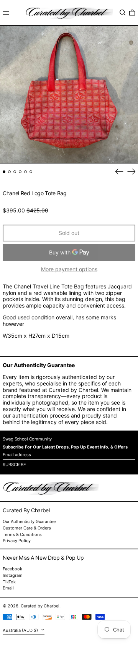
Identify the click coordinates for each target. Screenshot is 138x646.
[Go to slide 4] (20, 171)
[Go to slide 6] (31, 171)
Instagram (13, 575)
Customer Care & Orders (27, 528)
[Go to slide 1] (4, 171)
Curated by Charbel (40, 606)
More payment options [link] (69, 269)
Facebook (12, 569)
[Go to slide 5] (25, 171)
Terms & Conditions (22, 534)
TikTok (9, 582)
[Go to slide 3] (14, 171)
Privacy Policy (17, 540)
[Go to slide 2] (9, 171)
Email (8, 588)
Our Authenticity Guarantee (29, 521)
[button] (122, 12)
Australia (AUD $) (21, 630)
